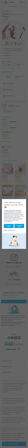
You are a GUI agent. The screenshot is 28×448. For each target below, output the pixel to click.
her (12, 221)
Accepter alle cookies (8, 226)
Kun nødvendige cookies (19, 226)
